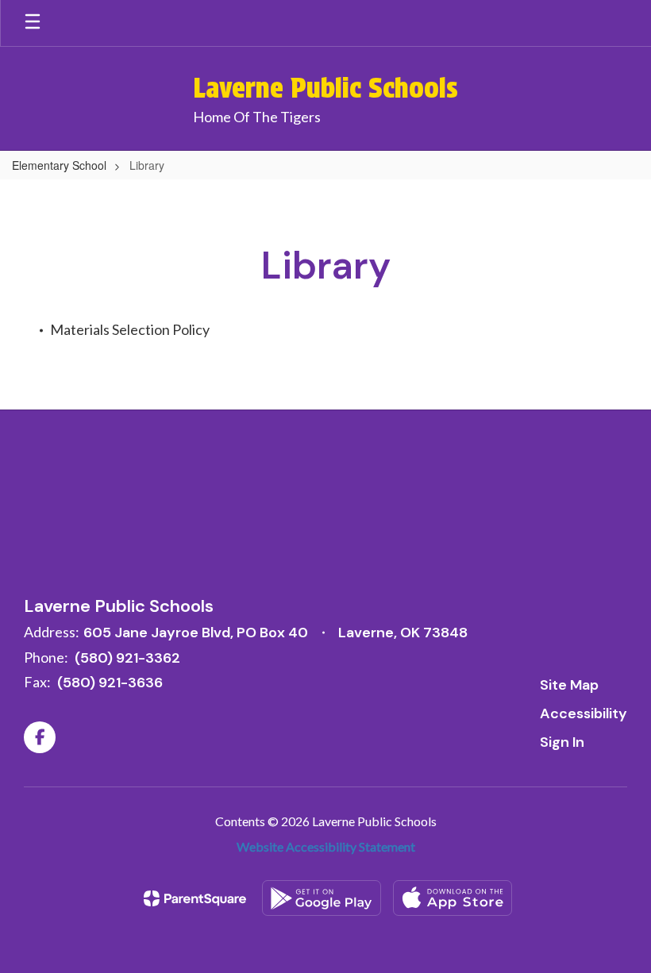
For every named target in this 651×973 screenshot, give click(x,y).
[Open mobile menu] (32, 23)
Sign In (562, 742)
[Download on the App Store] (452, 898)
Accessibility (583, 713)
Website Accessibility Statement (326, 846)
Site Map (569, 684)
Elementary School (59, 165)
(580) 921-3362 (127, 657)
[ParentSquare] (195, 898)
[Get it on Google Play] (321, 898)
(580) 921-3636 (110, 682)
